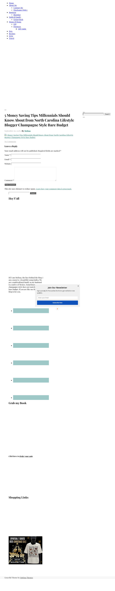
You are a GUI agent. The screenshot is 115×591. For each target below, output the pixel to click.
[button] (57, 287)
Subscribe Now (57, 303)
